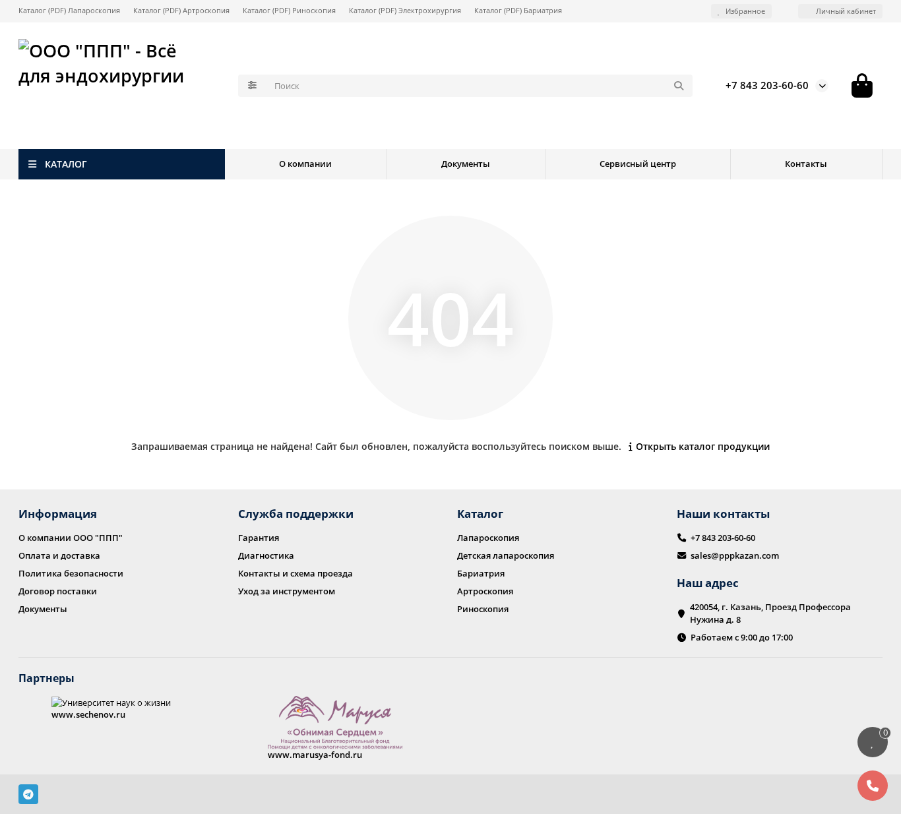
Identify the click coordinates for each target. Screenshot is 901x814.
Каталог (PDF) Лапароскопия (69, 10)
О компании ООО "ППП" (70, 538)
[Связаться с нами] (872, 785)
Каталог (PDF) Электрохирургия (405, 10)
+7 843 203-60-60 (767, 85)
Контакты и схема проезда (295, 573)
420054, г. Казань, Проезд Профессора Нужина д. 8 (770, 613)
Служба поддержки (296, 513)
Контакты (806, 164)
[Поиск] (679, 85)
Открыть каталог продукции (703, 446)
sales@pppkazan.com (735, 555)
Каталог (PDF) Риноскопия (289, 10)
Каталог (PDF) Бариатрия (518, 10)
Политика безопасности (70, 573)
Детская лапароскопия (505, 555)
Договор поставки (57, 591)
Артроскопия (485, 591)
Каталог (480, 513)
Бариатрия (481, 573)
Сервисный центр (638, 164)
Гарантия (258, 538)
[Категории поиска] (252, 86)
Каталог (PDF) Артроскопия (181, 10)
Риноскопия (483, 609)
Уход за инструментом (286, 591)
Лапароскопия (488, 538)
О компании (305, 164)
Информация (57, 513)
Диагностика (266, 555)
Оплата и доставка (59, 555)
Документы (465, 164)
